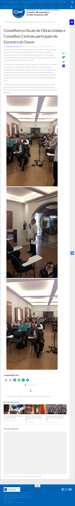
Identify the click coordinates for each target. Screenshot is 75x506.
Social (52, 22)
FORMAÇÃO (5, 6)
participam (44, 396)
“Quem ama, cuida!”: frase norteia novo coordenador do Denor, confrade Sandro (34, 417)
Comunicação (8, 22)
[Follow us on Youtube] (70, 489)
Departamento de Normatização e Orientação (28, 22)
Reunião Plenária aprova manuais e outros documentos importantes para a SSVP (55, 417)
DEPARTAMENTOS (14, 2)
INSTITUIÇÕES (41, 2)
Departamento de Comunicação (14, 46)
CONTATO (26, 6)
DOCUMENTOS (16, 6)
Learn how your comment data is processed (31, 476)
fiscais (36, 396)
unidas (49, 396)
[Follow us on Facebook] (63, 489)
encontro (31, 396)
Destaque (47, 22)
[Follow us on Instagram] (66, 489)
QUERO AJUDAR (62, 2)
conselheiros (14, 396)
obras (40, 396)
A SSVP (4, 2)
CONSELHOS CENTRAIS (28, 2)
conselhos (20, 396)
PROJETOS (51, 2)
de (24, 396)
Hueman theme (20, 502)
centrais (8, 396)
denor (27, 396)
